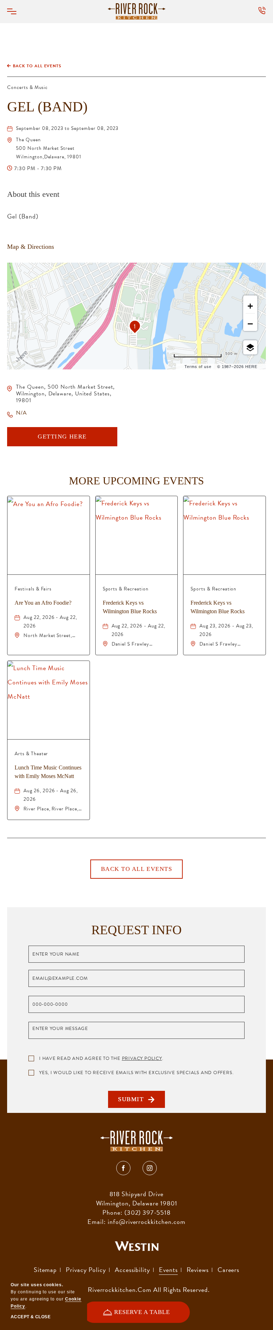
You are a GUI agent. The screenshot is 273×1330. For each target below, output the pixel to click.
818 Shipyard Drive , (136, 1198)
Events (168, 1269)
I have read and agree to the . (101, 1058)
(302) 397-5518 (147, 1212)
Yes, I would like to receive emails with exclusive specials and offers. (136, 1072)
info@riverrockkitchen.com (147, 1221)
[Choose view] (250, 347)
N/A (21, 413)
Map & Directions (30, 246)
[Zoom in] (250, 306)
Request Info (136, 930)
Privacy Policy (142, 1058)
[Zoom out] (250, 324)
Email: (96, 1221)
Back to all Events (37, 66)
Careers (229, 1269)
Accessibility (132, 1269)
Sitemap (45, 1269)
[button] (16, 11)
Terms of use (198, 366)
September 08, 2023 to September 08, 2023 (67, 128)
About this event (33, 194)
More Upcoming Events (136, 481)
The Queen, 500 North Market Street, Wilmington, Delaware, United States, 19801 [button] (65, 394)
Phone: (112, 1212)
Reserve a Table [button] (142, 1316)
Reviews (198, 1269)
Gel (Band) (47, 107)
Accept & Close (30, 1316)
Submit (133, 1102)
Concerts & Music (27, 87)
